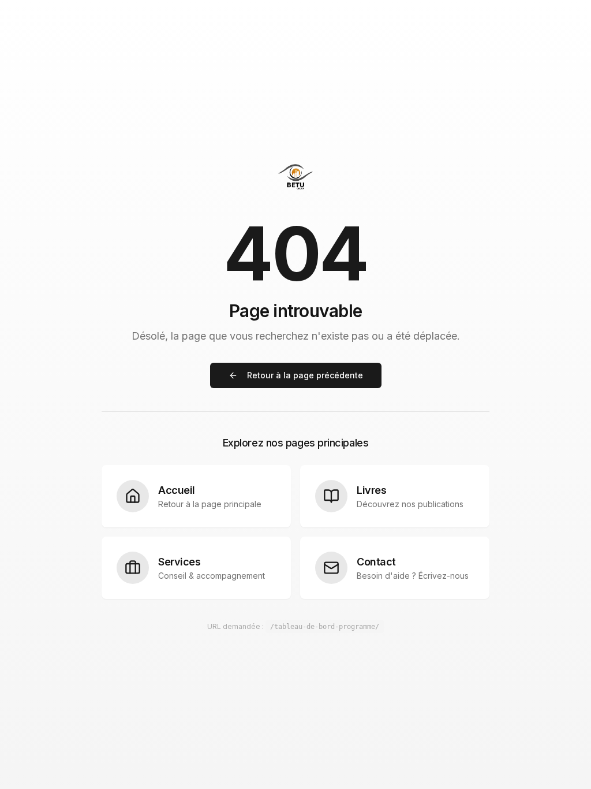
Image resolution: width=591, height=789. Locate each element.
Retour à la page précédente (305, 375)
